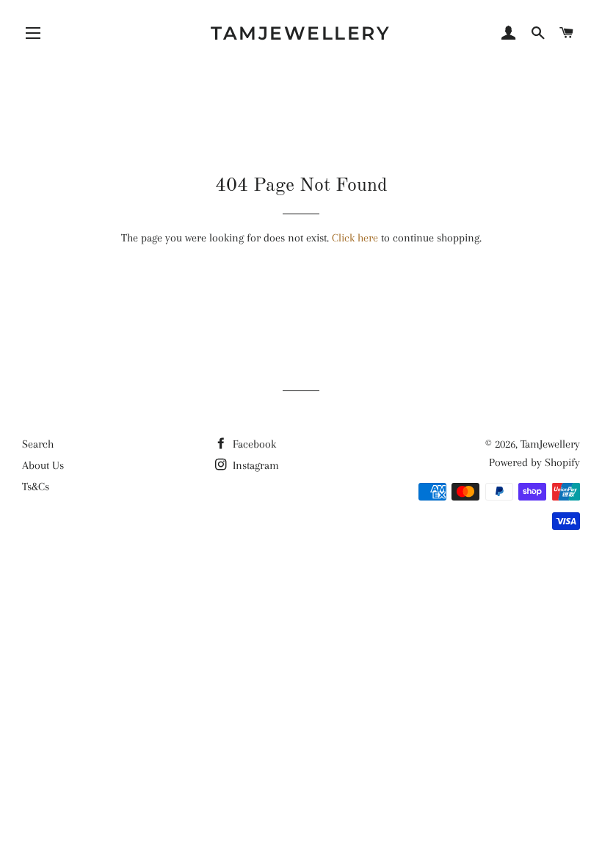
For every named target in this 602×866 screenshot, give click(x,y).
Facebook (253, 444)
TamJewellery (301, 33)
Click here (355, 237)
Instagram (254, 465)
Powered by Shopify (534, 462)
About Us (43, 465)
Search (38, 444)
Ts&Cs (35, 486)
